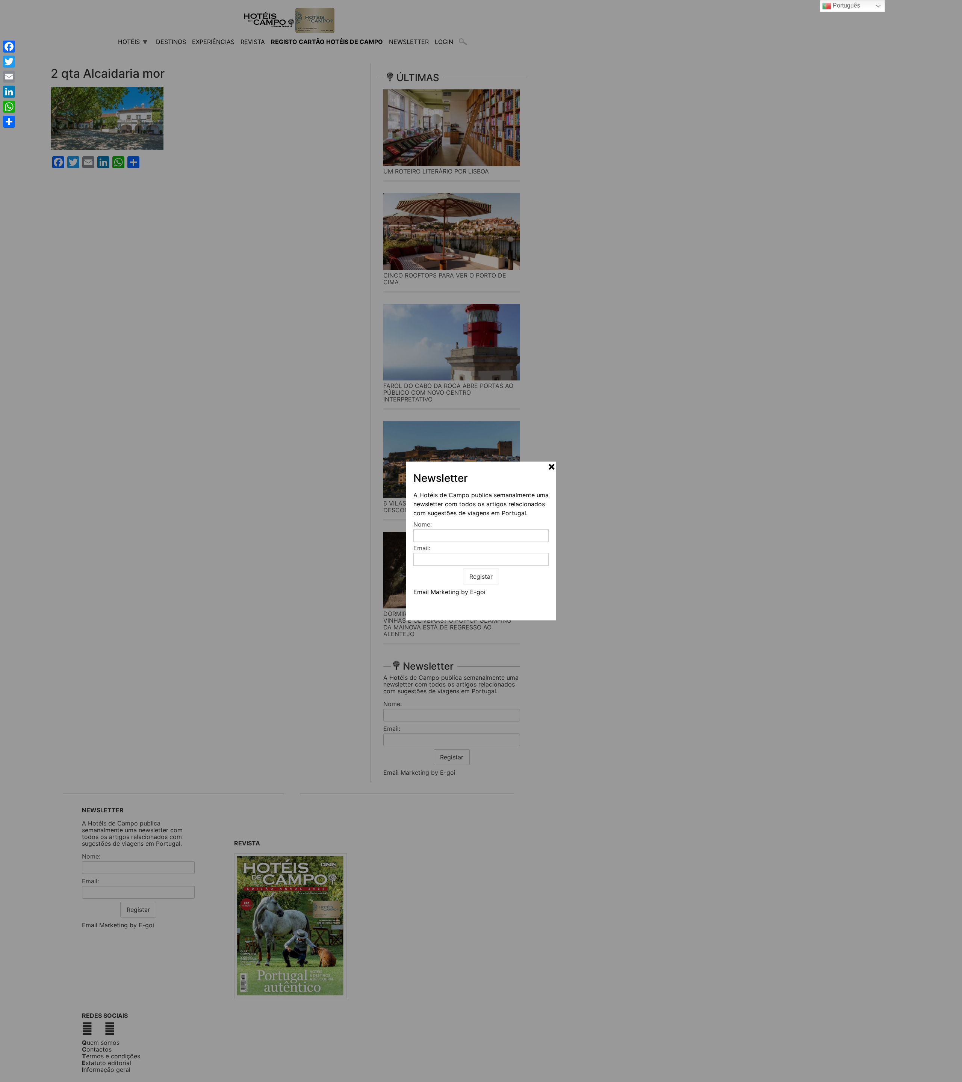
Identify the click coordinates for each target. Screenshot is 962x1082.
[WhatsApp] (9, 106)
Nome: (422, 524)
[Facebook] (9, 46)
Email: (421, 548)
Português (845, 5)
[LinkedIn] (9, 91)
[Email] (9, 76)
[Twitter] (9, 61)
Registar (481, 576)
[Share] (9, 121)
